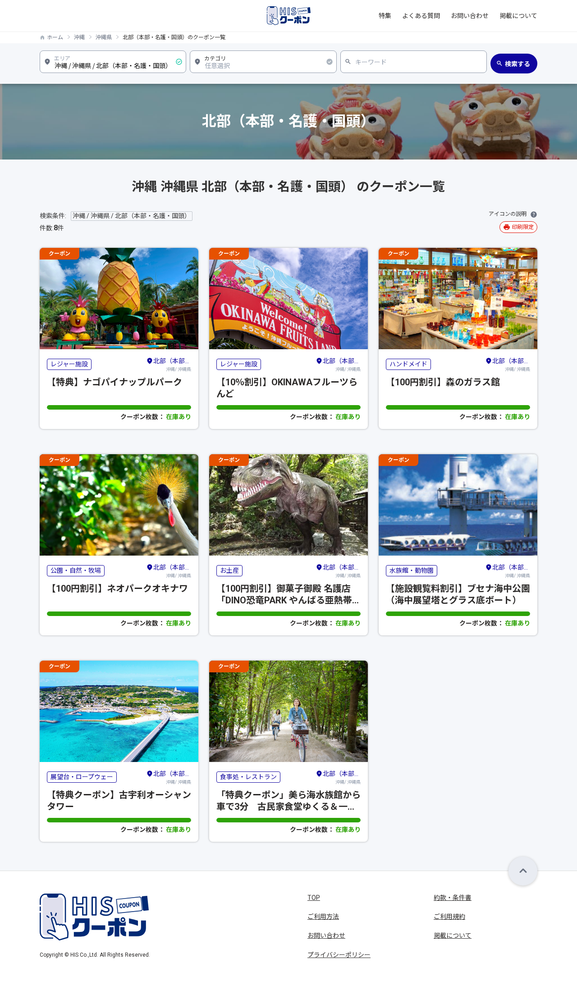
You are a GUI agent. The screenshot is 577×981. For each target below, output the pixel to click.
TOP (313, 897)
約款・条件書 (453, 897)
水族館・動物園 (411, 570)
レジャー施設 (69, 364)
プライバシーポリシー (339, 954)
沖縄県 (104, 37)
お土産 (229, 570)
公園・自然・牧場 (75, 570)
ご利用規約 (449, 916)
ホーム (55, 37)
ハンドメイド (408, 364)
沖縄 (79, 37)
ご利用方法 (323, 916)
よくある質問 (421, 15)
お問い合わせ (470, 15)
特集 (385, 15)
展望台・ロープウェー (81, 776)
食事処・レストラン (248, 776)
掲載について (518, 15)
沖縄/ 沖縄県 (172, 364)
